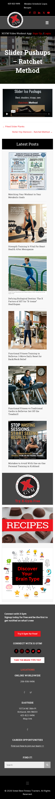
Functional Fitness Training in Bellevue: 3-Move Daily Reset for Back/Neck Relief (25, 356)
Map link (27, 718)
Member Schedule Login (35, 3)
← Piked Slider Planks (13, 126)
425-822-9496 (14, 3)
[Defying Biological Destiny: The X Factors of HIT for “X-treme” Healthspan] (27, 275)
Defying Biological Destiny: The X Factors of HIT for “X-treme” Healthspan (25, 301)
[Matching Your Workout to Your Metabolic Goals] (27, 171)
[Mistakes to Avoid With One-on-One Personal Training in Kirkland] (27, 439)
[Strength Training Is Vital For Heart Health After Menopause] (27, 222)
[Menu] (47, 23)
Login (47, 33)
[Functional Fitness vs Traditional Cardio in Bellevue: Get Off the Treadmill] (27, 385)
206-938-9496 (27, 681)
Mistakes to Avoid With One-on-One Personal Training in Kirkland (26, 464)
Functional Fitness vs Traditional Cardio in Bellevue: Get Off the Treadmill (25, 411)
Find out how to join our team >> (27, 745)
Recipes (27, 7)
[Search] (47, 765)
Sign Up (37, 33)
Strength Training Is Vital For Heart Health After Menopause (26, 248)
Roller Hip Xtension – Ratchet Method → (32, 131)
